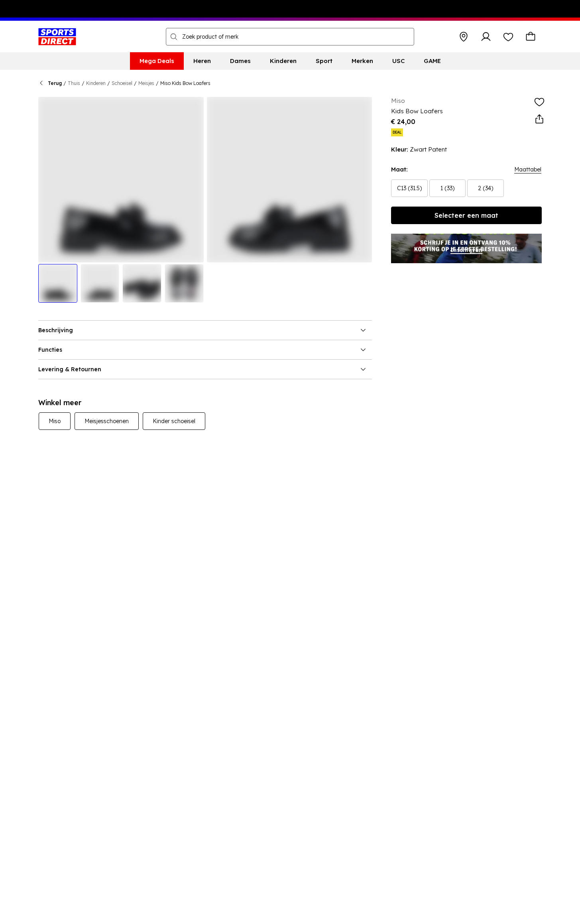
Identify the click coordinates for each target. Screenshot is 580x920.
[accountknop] (486, 37)
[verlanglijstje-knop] (508, 37)
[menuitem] (157, 61)
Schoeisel (122, 83)
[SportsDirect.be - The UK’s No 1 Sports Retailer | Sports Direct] (57, 36)
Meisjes (146, 83)
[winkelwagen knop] (530, 37)
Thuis (74, 83)
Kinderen (96, 83)
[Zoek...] (174, 36)
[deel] (539, 119)
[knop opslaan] (463, 37)
